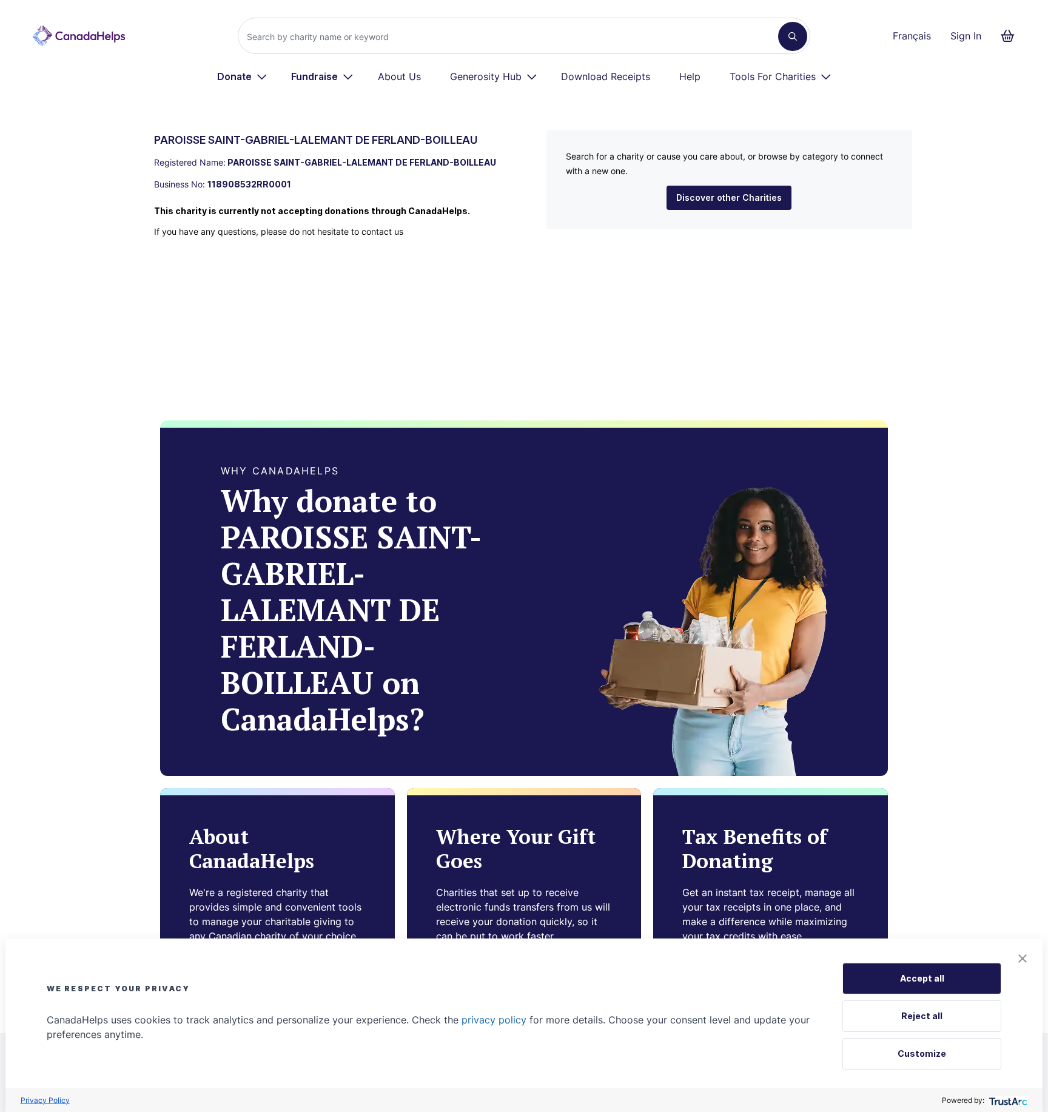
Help (689, 76)
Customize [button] (922, 1053)
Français (912, 36)
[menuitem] (242, 76)
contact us (382, 231)
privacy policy (494, 1020)
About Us (399, 76)
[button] (1022, 958)
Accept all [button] (922, 978)
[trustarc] (1007, 1100)
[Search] (792, 36)
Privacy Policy (45, 1100)
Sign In (965, 36)
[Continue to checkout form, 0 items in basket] (1011, 35)
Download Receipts (605, 76)
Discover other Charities (729, 197)
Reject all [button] (921, 1016)
